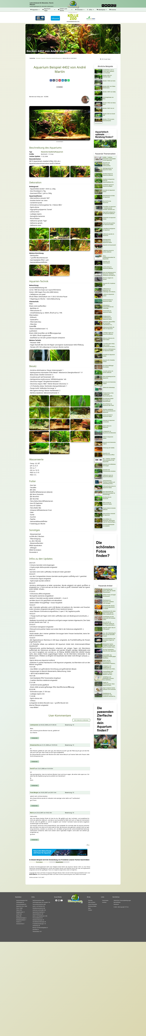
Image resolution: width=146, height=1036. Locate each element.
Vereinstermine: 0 (20, 923)
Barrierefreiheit (117, 902)
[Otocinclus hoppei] (80, 406)
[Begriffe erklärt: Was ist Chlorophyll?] (98, 631)
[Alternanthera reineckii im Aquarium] (98, 517)
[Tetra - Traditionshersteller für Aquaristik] (98, 259)
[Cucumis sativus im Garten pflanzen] (98, 374)
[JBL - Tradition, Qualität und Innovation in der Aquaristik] (98, 462)
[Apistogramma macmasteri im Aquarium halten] (98, 242)
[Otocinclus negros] (60, 418)
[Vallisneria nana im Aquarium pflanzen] (98, 478)
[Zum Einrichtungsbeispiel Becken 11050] (98, 84)
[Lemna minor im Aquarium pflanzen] (98, 270)
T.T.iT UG (126, 907)
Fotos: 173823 (19, 908)
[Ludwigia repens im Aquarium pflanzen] (98, 336)
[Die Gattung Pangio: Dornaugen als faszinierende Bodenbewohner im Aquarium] (98, 401)
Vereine (113, 10)
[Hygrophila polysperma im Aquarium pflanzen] (98, 215)
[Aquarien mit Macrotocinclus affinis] (98, 456)
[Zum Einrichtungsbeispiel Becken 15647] (98, 111)
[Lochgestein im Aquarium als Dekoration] (98, 434)
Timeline (90, 910)
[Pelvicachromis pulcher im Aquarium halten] (98, 226)
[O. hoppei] (39, 418)
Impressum (116, 904)
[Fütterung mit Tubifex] (98, 451)
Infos (90, 10)
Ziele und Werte (91, 902)
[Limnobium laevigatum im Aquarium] (98, 232)
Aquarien (35, 10)
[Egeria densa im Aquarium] (98, 429)
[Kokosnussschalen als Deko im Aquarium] (98, 330)
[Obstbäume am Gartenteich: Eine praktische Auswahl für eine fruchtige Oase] (98, 696)
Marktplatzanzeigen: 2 (21, 918)
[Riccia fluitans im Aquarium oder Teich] (98, 407)
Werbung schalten (92, 906)
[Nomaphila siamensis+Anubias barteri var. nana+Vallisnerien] (39, 238)
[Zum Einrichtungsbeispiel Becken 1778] (98, 122)
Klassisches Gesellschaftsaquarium (54, 58)
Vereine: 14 (18, 921)
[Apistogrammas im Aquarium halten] (98, 171)
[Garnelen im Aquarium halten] (98, 193)
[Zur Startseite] (75, 903)
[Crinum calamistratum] (80, 238)
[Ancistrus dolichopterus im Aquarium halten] (98, 352)
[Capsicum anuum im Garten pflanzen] (98, 253)
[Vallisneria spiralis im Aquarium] (98, 237)
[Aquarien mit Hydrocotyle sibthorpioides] (98, 166)
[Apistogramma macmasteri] (60, 453)
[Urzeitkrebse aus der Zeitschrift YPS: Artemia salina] (98, 620)
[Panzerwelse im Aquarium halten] (98, 314)
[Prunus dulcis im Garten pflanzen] (98, 511)
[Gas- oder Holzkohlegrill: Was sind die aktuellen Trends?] (98, 636)
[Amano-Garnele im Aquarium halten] (98, 418)
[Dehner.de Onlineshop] (98, 390)
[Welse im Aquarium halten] (98, 440)
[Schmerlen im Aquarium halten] (98, 221)
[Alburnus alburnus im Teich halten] (98, 341)
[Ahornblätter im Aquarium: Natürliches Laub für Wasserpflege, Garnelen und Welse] (98, 522)
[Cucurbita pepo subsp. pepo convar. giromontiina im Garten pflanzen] (98, 347)
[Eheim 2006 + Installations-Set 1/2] (60, 360)
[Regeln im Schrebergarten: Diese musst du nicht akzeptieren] (98, 685)
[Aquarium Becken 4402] (39, 177)
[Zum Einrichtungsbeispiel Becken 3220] (98, 117)
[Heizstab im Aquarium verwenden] (98, 423)
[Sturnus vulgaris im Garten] (98, 281)
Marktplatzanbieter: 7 (21, 920)
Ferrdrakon (39, 862)
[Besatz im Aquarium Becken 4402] (80, 418)
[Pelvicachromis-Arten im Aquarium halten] (98, 489)
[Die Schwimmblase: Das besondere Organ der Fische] (98, 642)
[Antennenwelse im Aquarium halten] (98, 303)
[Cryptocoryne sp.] (39, 250)
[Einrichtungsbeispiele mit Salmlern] (98, 528)
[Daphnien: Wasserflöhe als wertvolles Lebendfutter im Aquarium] (98, 325)
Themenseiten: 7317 (37, 931)
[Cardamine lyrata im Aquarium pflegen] (98, 188)
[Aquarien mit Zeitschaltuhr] (98, 264)
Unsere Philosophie (92, 904)
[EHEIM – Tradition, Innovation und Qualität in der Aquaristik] (98, 160)
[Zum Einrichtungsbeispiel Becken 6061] (98, 89)
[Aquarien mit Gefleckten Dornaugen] (98, 467)
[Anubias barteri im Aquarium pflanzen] (98, 177)
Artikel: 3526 (19, 914)
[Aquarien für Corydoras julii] (98, 286)
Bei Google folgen (106, 59)
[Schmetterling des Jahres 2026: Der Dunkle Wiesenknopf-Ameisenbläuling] (98, 592)
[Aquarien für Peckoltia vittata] (98, 363)
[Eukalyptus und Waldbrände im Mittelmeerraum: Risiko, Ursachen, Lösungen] (98, 669)
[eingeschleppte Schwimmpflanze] (80, 250)
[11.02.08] (59, 140)
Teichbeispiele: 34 (20, 902)
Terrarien (80, 10)
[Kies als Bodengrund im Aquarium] (98, 380)
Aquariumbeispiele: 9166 (21, 900)
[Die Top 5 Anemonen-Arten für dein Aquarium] (98, 653)
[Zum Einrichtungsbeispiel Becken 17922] (98, 106)
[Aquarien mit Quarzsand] (98, 248)
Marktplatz (101, 10)
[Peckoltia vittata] (39, 453)
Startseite (38, 58)
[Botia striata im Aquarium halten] (98, 506)
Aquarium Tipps (47, 9)
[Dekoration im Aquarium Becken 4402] (39, 275)
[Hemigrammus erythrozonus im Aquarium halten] (98, 319)
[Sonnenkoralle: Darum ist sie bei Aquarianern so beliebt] (98, 609)
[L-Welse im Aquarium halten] (98, 297)
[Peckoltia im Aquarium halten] (98, 358)
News (89, 908)
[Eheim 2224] (39, 360)
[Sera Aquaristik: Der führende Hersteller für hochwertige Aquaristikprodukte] (98, 495)
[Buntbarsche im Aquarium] (98, 500)
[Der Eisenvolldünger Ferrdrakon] (98, 369)
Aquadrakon (59, 862)
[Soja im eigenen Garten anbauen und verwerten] (98, 691)
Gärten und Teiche (63, 9)
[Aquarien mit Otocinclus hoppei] (98, 385)
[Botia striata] (39, 406)
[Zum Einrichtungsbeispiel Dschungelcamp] (98, 100)
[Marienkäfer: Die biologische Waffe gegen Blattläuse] (98, 658)
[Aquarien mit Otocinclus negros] (98, 445)
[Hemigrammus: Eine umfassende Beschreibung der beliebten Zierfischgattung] (98, 396)
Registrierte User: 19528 (21, 906)
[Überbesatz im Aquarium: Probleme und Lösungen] (98, 603)
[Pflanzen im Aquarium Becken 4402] (60, 238)
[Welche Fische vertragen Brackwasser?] (98, 598)
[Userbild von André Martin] (86, 103)
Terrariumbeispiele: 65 (21, 904)
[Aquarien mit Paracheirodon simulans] (98, 473)
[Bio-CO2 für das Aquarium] (98, 204)
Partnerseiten (105, 900)
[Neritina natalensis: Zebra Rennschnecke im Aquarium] (98, 412)
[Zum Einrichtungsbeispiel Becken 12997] (98, 95)
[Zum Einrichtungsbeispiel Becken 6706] (98, 78)
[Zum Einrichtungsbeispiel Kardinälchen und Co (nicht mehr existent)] (98, 73)
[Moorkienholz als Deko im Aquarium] (98, 199)
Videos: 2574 (19, 910)
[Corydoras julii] (60, 406)
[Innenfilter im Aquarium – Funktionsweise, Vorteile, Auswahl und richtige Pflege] (98, 210)
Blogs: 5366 (18, 916)
